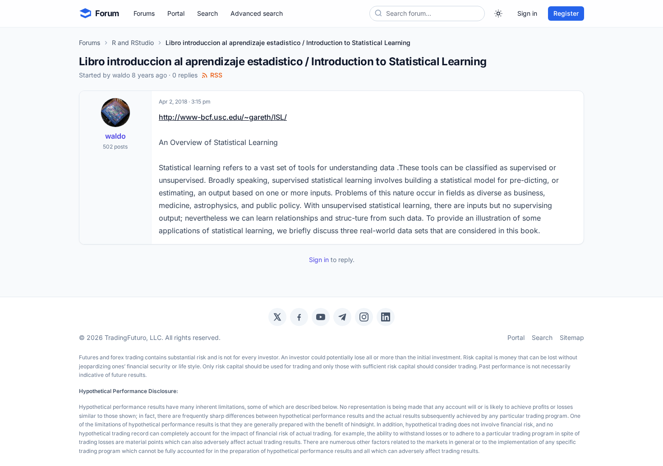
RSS (216, 75)
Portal (175, 13)
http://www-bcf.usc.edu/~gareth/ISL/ (223, 117)
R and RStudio (133, 42)
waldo (121, 75)
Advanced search (256, 13)
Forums (144, 13)
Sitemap (572, 337)
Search (207, 13)
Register (566, 13)
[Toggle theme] (498, 13)
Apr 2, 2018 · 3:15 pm (185, 101)
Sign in (527, 13)
